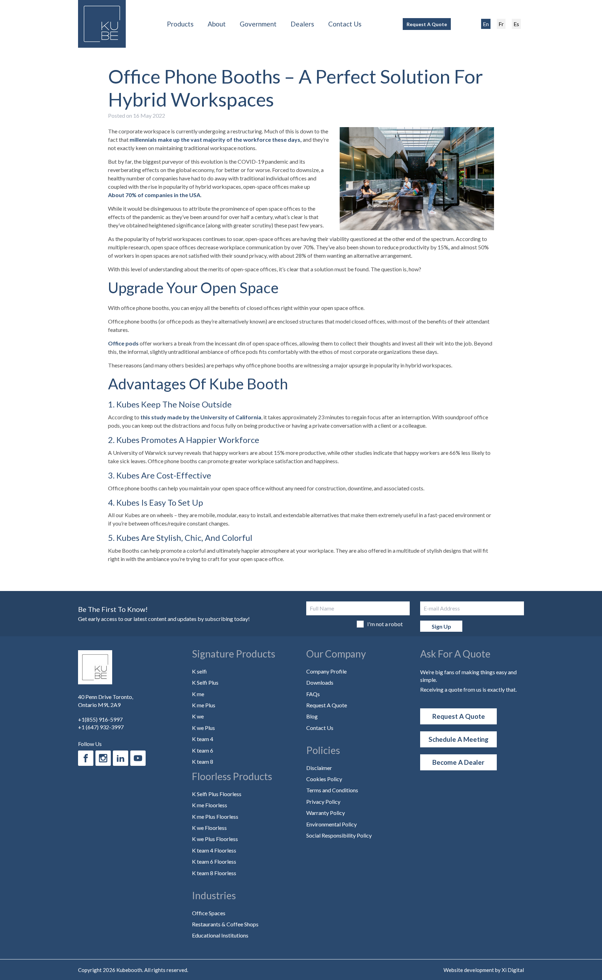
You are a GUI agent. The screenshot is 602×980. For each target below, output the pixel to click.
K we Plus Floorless (215, 838)
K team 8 (202, 761)
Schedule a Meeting (458, 739)
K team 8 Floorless (214, 873)
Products (180, 24)
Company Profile (326, 671)
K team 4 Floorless (214, 850)
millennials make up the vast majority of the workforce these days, (216, 139)
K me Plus (203, 705)
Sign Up (441, 626)
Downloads (319, 682)
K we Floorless (209, 827)
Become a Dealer (458, 762)
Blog (312, 716)
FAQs (313, 694)
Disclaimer (319, 767)
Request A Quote (427, 24)
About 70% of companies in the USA (154, 195)
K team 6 (202, 750)
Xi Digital (513, 970)
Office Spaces (208, 913)
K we (198, 716)
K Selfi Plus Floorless (216, 794)
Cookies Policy (324, 779)
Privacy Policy (323, 801)
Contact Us (345, 24)
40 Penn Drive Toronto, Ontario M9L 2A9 (105, 700)
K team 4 (202, 739)
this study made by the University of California (200, 417)
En (486, 24)
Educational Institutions (220, 935)
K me (198, 694)
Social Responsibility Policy (339, 835)
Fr (501, 24)
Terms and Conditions (332, 790)
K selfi (199, 671)
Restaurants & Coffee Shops (225, 924)
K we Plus (203, 727)
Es (516, 24)
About (217, 24)
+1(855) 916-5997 (100, 719)
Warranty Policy (325, 812)
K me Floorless (209, 805)
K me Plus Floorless (215, 816)
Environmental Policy (331, 824)
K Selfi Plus (205, 682)
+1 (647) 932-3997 (101, 727)
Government (258, 24)
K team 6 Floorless (214, 861)
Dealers (302, 24)
